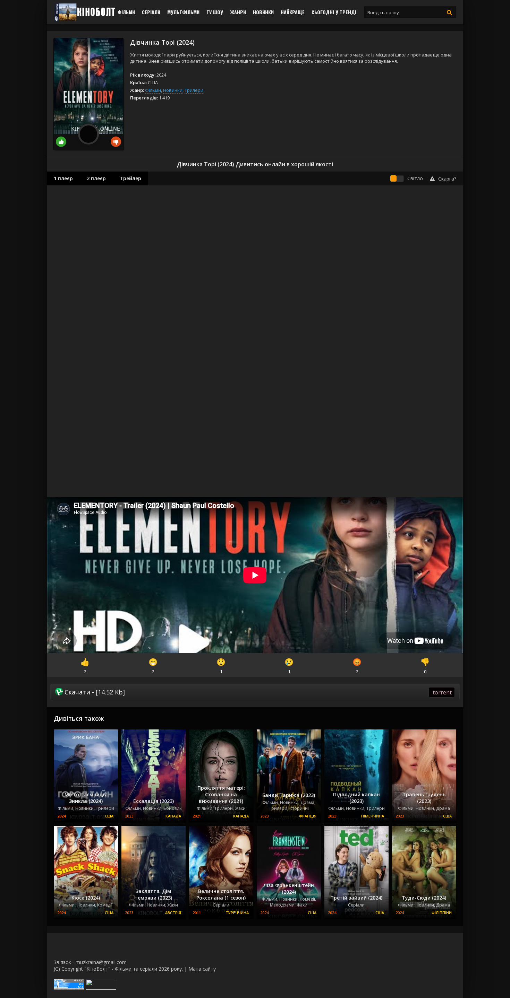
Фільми (126, 12)
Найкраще (293, 12)
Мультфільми (183, 12)
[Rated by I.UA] (101, 987)
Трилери (194, 90)
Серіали (151, 12)
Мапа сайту (202, 968)
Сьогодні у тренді (334, 12)
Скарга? (447, 178)
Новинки (263, 12)
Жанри (238, 12)
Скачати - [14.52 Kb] (257, 692)
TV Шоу (214, 12)
